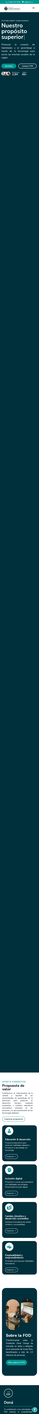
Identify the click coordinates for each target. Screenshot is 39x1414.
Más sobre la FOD (16, 1362)
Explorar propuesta (13, 1119)
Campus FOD (27, 66)
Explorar (10, 1156)
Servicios (9, 66)
